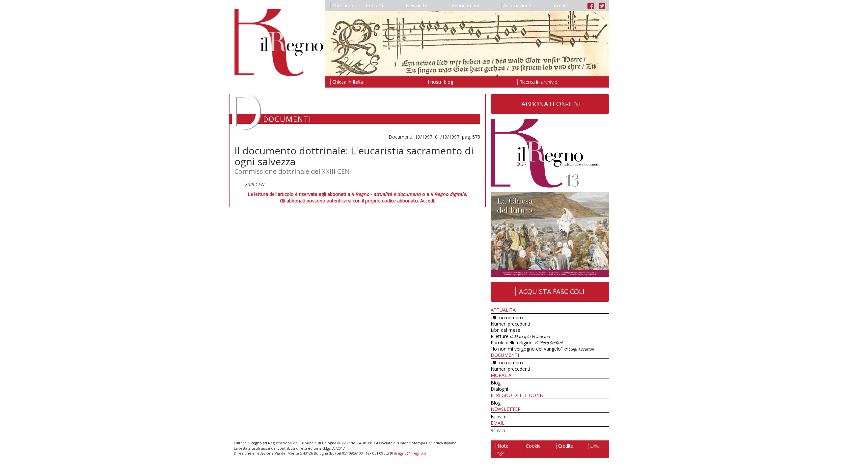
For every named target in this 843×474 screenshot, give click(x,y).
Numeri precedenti (510, 324)
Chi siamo (342, 5)
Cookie (533, 446)
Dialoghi (499, 389)
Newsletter (417, 5)
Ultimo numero (507, 317)
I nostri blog (440, 82)
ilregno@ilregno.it (410, 453)
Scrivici (498, 430)
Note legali (502, 449)
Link (594, 446)
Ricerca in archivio (538, 82)
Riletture (520, 336)
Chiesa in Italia (347, 82)
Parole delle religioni (526, 342)
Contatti (374, 5)
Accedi (561, 5)
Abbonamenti (466, 5)
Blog (496, 383)
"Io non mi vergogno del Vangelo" (542, 349)
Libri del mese (505, 330)
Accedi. (427, 201)
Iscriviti (498, 416)
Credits (565, 446)
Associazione (517, 5)
